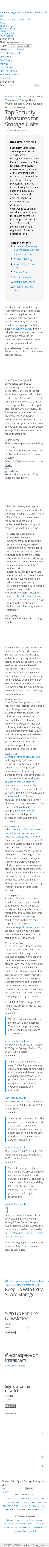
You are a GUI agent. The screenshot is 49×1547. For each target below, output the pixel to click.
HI (41, 1499)
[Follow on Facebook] (8, 1301)
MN (39, 1502)
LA (18, 1502)
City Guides (6, 67)
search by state (16, 49)
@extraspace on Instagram (21, 1357)
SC (18, 1509)
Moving (4, 63)
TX (26, 1509)
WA (38, 1509)
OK (43, 1506)
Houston (7, 1527)
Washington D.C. (29, 1531)
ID (44, 1499)
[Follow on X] (15, 1422)
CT (20, 1499)
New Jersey (29, 1520)
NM (26, 1506)
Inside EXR (5, 78)
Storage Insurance (23, 277)
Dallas (14, 1527)
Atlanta (39, 1520)
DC (28, 1499)
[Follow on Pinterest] (30, 1301)
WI (43, 1509)
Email (8, 1323)
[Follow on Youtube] (42, 1422)
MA (31, 1502)
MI (35, 1502)
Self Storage (6, 60)
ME (22, 1502)
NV (13, 1506)
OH (39, 1506)
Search (3, 45)
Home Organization (10, 74)
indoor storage (27, 810)
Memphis (37, 1527)
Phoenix (39, 1524)
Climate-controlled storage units (22, 756)
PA (11, 1509)
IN (6, 1502)
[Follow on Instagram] (23, 1301)
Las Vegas (19, 1520)
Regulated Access (23, 254)
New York (19, 1524)
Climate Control (22, 272)
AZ (8, 1499)
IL (3, 1502)
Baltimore (9, 1524)
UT (30, 1509)
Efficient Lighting (22, 259)
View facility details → (17, 1041)
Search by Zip (12, 461)
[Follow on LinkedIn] (35, 1422)
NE (9, 1506)
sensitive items (16, 796)
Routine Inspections (24, 281)
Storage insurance (26, 836)
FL (33, 1499)
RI (14, 1509)
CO (16, 1499)
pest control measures (31, 927)
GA (37, 1499)
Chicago (9, 1520)
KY (14, 1502)
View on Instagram (15, 1365)
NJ (22, 1506)
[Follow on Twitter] (15, 1301)
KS (10, 1502)
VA (35, 1509)
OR (6, 1509)
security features (22, 328)
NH (17, 1506)
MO (4, 1506)
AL (4, 1499)
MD (26, 1502)
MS (44, 1502)
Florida (22, 1527)
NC (34, 1506)
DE (24, 1499)
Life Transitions (8, 70)
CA (12, 1499)
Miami (28, 1527)
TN (22, 1509)
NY (30, 1506)
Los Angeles (29, 1524)
